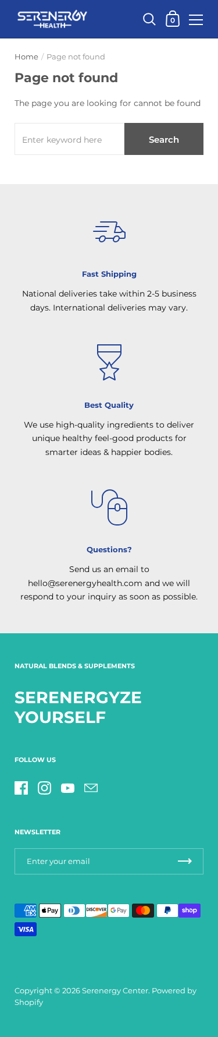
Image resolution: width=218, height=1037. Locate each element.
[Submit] (185, 861)
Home (26, 56)
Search (164, 139)
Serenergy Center (115, 990)
